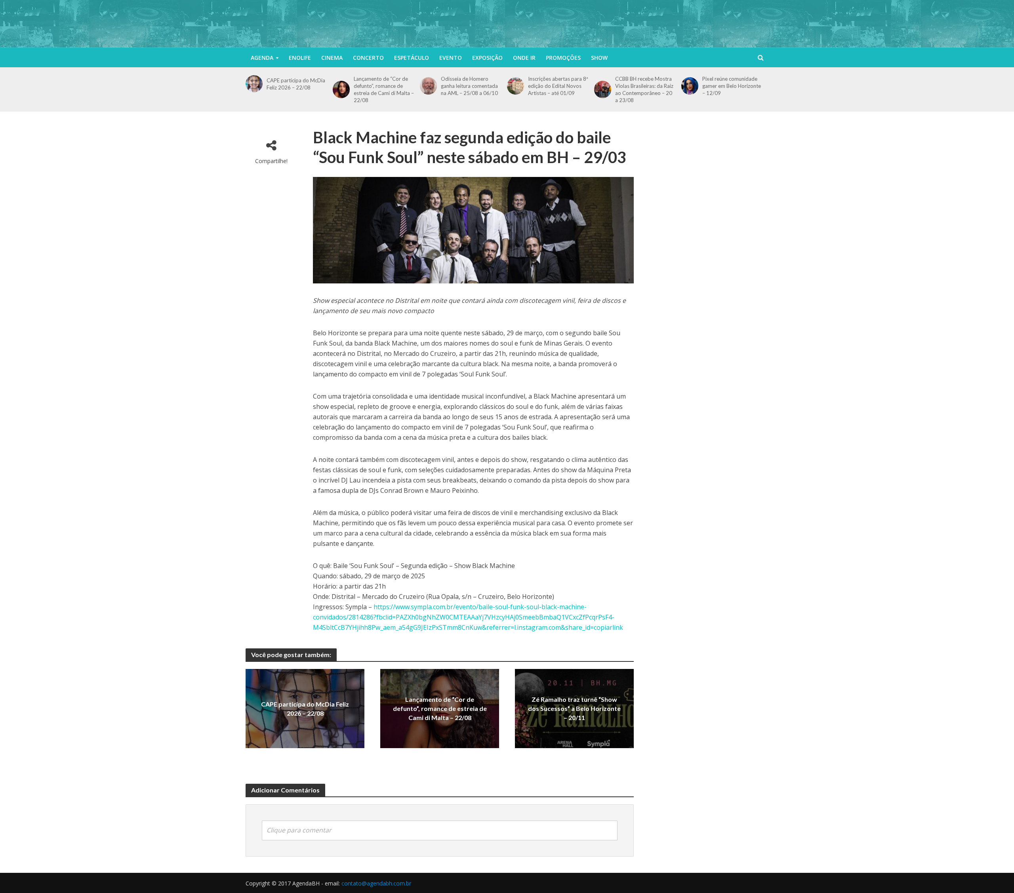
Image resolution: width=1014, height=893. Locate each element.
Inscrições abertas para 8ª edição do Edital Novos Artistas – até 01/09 (558, 86)
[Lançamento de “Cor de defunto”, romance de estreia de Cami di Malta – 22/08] (341, 89)
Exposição (487, 57)
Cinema (332, 57)
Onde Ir (524, 57)
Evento (450, 57)
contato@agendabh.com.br (376, 883)
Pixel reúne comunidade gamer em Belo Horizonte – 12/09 (731, 86)
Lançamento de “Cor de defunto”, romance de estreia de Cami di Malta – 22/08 (384, 89)
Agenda (262, 57)
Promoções (563, 57)
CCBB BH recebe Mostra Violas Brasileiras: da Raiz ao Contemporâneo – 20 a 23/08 (644, 89)
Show (599, 57)
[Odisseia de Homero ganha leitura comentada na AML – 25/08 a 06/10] (428, 85)
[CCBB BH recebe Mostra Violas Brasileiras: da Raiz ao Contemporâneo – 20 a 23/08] (602, 89)
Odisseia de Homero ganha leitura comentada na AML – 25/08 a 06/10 (469, 86)
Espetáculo (411, 57)
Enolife (300, 57)
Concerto (368, 57)
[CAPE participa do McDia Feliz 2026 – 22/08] (254, 83)
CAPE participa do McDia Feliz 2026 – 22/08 (296, 84)
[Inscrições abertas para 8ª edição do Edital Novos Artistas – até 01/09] (515, 85)
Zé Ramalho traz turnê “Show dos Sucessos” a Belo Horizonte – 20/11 (574, 709)
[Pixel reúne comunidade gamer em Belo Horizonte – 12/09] (689, 85)
